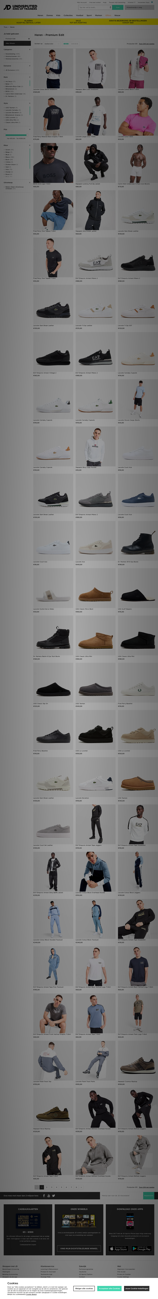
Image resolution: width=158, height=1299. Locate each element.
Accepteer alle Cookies (109, 1289)
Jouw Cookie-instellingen (136, 1289)
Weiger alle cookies (84, 1289)
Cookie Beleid (31, 1294)
